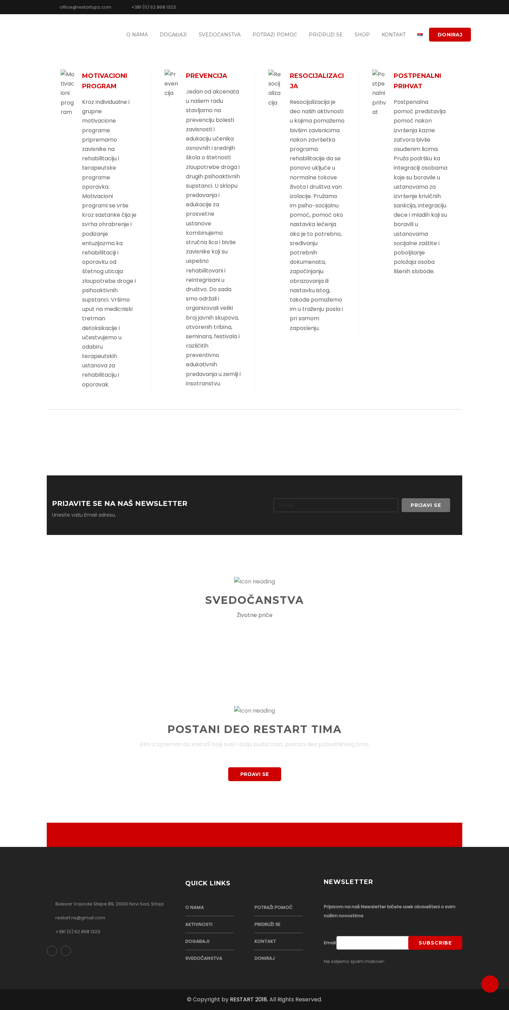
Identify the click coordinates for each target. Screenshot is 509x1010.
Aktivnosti (199, 924)
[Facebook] (443, 7)
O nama (137, 35)
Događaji (173, 35)
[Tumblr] (453, 7)
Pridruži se (326, 35)
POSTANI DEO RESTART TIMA (255, 729)
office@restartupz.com (85, 7)
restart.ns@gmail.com (80, 917)
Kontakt (393, 35)
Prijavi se (254, 774)
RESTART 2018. (249, 999)
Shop (362, 35)
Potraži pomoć (274, 35)
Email (330, 943)
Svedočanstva (220, 35)
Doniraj (450, 35)
